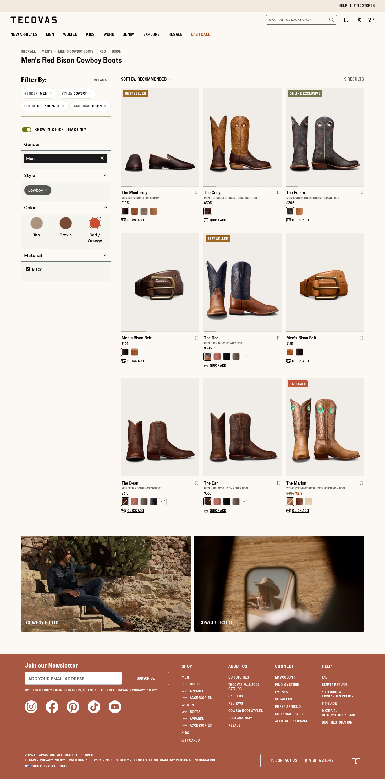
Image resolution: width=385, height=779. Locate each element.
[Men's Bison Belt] (160, 282)
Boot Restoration (337, 722)
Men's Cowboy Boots (76, 51)
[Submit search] (331, 19)
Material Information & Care (339, 713)
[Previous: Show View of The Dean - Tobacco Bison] (125, 428)
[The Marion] (325, 427)
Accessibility (118, 760)
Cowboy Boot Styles (245, 711)
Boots (195, 684)
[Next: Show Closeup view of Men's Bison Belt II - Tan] (360, 282)
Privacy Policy (54, 760)
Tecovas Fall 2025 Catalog (244, 686)
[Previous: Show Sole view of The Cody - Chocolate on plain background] (208, 137)
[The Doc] (243, 282)
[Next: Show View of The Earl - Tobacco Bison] (277, 428)
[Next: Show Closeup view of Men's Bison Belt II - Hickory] (195, 282)
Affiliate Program (291, 721)
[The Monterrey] (160, 137)
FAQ (325, 677)
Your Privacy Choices (49, 766)
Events (281, 692)
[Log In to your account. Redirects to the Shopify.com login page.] (359, 20)
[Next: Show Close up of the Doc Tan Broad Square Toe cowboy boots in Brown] (277, 282)
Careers (235, 696)
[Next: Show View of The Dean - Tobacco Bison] (195, 428)
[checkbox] (53, 130)
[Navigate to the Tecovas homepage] (33, 20)
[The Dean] (160, 427)
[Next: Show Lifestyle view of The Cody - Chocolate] (277, 137)
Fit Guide (329, 703)
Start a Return (334, 684)
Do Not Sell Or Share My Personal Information (175, 760)
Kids (185, 733)
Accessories (201, 698)
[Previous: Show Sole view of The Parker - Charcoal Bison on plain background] (290, 137)
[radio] (65, 158)
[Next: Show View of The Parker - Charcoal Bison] (360, 137)
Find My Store (287, 684)
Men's (47, 51)
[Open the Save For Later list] (346, 20)
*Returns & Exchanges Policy (337, 694)
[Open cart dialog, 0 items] (371, 20)
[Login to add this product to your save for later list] (196, 195)
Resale (234, 725)
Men (185, 677)
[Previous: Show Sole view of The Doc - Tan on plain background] (208, 282)
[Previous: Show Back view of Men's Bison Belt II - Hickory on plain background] (125, 282)
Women (188, 705)
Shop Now (224, 6)
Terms (32, 760)
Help (327, 666)
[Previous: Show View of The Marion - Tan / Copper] (290, 428)
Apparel (197, 691)
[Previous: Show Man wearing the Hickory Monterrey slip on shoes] (125, 137)
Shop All (28, 51)
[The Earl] (243, 427)
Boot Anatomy (240, 718)
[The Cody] (243, 137)
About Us (238, 666)
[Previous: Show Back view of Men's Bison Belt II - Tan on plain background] (290, 282)
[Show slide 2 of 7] (195, 137)
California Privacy (86, 760)
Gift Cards (191, 740)
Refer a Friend (288, 706)
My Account (285, 677)
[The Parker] (325, 137)
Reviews (235, 703)
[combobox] (295, 19)
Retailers (283, 699)
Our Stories (238, 677)
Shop (187, 666)
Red (103, 51)
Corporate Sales (289, 714)
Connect (284, 666)
